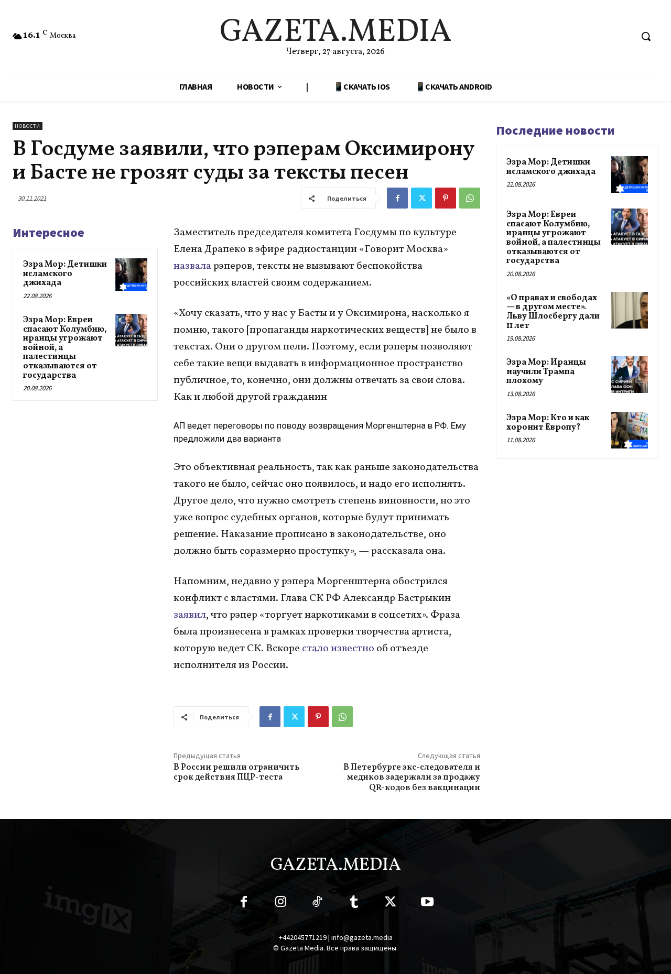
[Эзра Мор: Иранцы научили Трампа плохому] (629, 374)
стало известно (338, 648)
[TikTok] (317, 904)
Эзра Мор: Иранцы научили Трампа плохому (546, 372)
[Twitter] (421, 198)
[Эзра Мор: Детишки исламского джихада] (131, 274)
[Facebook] (397, 198)
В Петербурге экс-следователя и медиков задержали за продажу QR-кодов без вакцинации (411, 777)
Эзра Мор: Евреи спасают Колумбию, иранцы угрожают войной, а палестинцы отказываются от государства (553, 238)
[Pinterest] (445, 198)
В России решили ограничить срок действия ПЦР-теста (237, 772)
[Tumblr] (354, 904)
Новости (27, 126)
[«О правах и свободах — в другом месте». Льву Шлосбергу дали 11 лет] (629, 310)
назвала (192, 266)
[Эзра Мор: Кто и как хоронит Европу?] (629, 430)
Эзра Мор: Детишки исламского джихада (65, 274)
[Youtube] (427, 904)
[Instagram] (280, 904)
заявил (190, 615)
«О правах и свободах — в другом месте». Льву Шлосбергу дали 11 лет (553, 312)
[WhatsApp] (469, 198)
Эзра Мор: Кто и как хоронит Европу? (547, 422)
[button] (645, 36)
